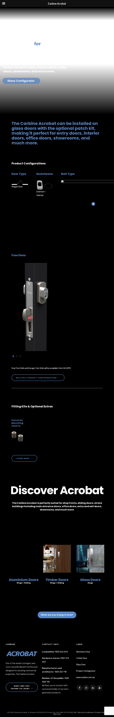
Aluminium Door (83, 652)
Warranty (57, 714)
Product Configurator (85, 671)
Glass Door (81, 664)
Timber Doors (56, 580)
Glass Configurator (21, 81)
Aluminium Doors (24, 580)
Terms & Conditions (85, 712)
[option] (57, 306)
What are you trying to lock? (57, 614)
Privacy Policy (100, 712)
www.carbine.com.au (85, 677)
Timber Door (81, 658)
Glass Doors (90, 580)
